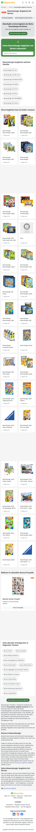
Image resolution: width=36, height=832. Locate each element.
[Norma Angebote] (4, 12)
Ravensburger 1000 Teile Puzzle (8, 373)
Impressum (20, 796)
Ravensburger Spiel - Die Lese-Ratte (26, 426)
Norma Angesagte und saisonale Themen (16, 670)
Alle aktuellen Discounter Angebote (18, 700)
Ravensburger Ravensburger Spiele (9, 132)
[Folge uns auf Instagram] (18, 814)
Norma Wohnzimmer (26, 665)
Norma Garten (8, 651)
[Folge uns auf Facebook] (21, 814)
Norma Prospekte (18, 607)
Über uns (7, 796)
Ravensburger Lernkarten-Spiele (8, 346)
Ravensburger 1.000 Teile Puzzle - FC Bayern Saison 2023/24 (26, 561)
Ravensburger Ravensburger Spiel (26, 132)
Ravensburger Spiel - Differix (26, 399)
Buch (21, 238)
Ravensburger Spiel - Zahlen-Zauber (9, 480)
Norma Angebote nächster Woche (23, 18)
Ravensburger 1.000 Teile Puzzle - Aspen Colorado (26, 507)
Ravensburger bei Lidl (10, 70)
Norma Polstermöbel (10, 679)
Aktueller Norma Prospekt (11, 599)
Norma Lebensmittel (10, 693)
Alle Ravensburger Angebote (18, 33)
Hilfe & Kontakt (18, 798)
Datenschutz (28, 796)
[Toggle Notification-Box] (23, 2)
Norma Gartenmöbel (10, 665)
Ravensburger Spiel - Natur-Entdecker (9, 426)
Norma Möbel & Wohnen (11, 655)
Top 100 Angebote (26, 807)
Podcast (13, 796)
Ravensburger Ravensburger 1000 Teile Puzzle (8, 159)
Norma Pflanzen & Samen (11, 674)
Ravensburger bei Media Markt (13, 79)
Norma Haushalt (21, 651)
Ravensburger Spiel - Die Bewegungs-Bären (9, 507)
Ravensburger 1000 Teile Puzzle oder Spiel (9, 239)
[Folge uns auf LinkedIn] (14, 814)
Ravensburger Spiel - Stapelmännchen (9, 399)
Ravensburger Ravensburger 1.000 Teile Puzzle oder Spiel (26, 266)
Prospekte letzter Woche (12, 807)
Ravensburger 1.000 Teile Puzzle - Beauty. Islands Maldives (26, 481)
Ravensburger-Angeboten (20, 763)
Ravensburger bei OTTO (11, 89)
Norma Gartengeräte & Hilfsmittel (14, 660)
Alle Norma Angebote (7, 18)
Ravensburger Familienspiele (24, 212)
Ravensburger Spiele (26, 345)
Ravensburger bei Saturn (11, 103)
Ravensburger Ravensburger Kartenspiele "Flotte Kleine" (26, 159)
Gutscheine (9, 805)
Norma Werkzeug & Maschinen (13, 688)
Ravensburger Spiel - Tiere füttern (9, 534)
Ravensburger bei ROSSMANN (12, 98)
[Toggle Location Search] (29, 2)
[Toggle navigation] (33, 2)
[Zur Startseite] (9, 2)
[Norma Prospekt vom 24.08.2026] (18, 586)
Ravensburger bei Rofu (10, 94)
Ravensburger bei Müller (11, 84)
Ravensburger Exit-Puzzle (8, 293)
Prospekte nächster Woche (22, 805)
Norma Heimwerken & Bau (11, 684)
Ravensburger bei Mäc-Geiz (12, 75)
